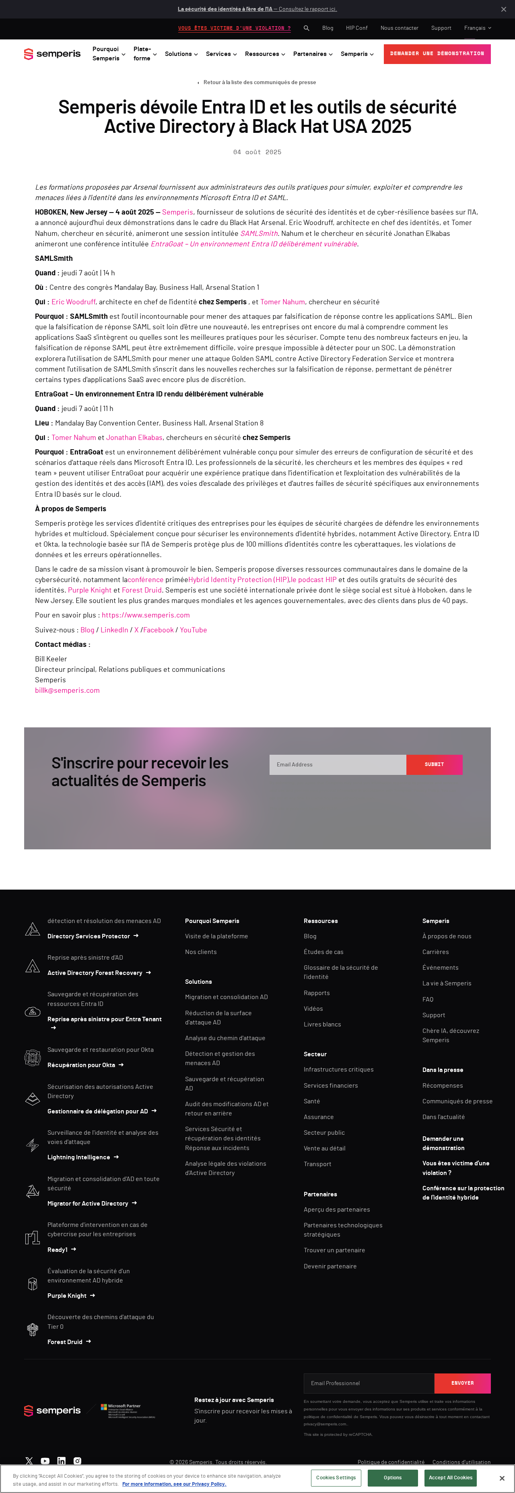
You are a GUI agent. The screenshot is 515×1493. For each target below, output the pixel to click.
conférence (146, 580)
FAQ (427, 999)
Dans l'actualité (443, 1117)
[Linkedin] (61, 1459)
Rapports (317, 993)
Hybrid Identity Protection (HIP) (238, 580)
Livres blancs (322, 1024)
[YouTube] (45, 1459)
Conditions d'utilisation (462, 1462)
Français (475, 28)
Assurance (319, 1117)
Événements (440, 967)
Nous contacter (399, 28)
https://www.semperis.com (146, 615)
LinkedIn (114, 630)
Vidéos (313, 1009)
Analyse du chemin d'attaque (225, 1038)
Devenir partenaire (330, 1266)
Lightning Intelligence (78, 1157)
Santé (312, 1101)
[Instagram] (77, 1459)
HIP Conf (357, 28)
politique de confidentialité (328, 1417)
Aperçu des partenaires (337, 1209)
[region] (257, 1478)
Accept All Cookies (450, 1478)
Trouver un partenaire (334, 1250)
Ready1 (57, 1250)
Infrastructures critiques (339, 1069)
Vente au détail (325, 1148)
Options (393, 1478)
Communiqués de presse (457, 1101)
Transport (318, 1164)
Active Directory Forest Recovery (94, 973)
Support (441, 28)
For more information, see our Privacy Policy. (174, 1484)
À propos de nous (447, 936)
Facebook (158, 630)
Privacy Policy (426, 790)
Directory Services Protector (88, 936)
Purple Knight (90, 590)
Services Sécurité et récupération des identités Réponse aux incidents (223, 1138)
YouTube (193, 630)
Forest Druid (142, 590)
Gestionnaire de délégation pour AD (97, 1111)
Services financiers (331, 1085)
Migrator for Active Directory (87, 1203)
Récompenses (442, 1085)
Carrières (435, 952)
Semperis (177, 212)
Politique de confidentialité (391, 1462)
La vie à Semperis (447, 983)
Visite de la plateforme (216, 936)
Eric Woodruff (73, 302)
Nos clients (201, 952)
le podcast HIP (314, 580)
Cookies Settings (336, 1478)
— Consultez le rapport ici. (257, 9)
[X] (29, 1459)
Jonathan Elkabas (134, 438)
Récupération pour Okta (81, 1065)
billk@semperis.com (67, 690)
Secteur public (324, 1133)
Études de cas (324, 952)
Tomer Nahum (282, 302)
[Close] (502, 1478)
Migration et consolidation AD (226, 997)
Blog (327, 28)
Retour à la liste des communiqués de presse (260, 82)
